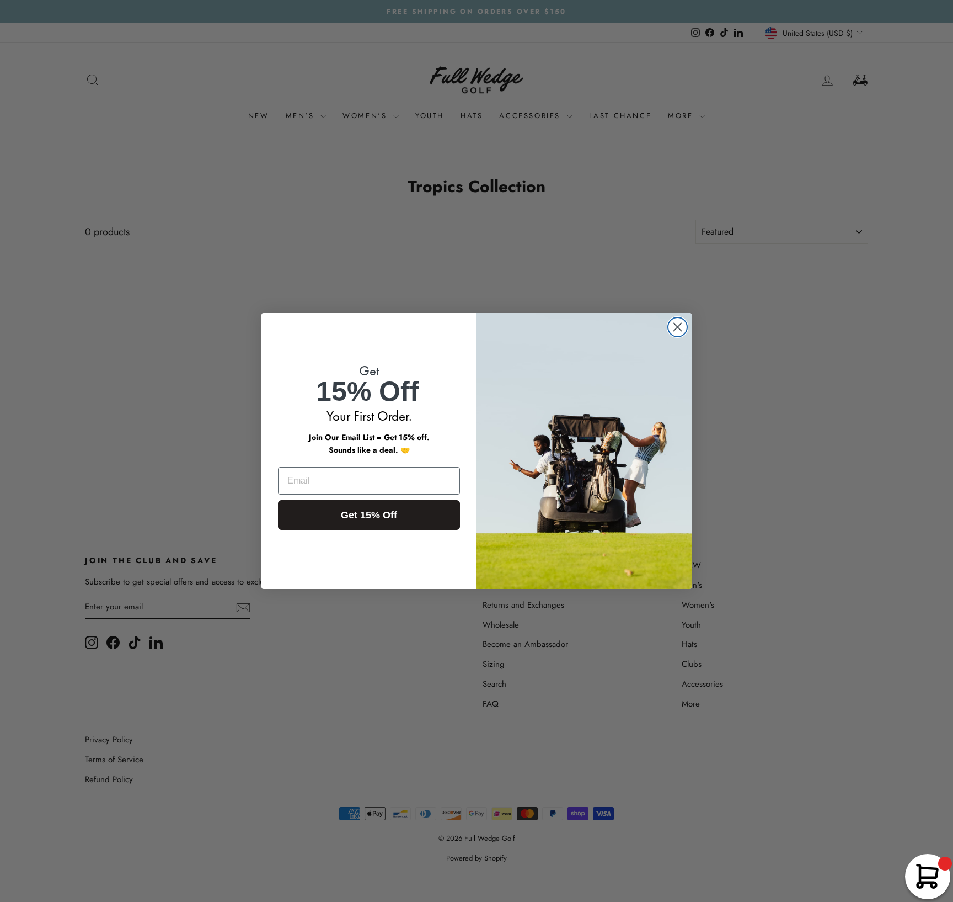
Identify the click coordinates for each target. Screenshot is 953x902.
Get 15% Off (369, 515)
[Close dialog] (677, 327)
